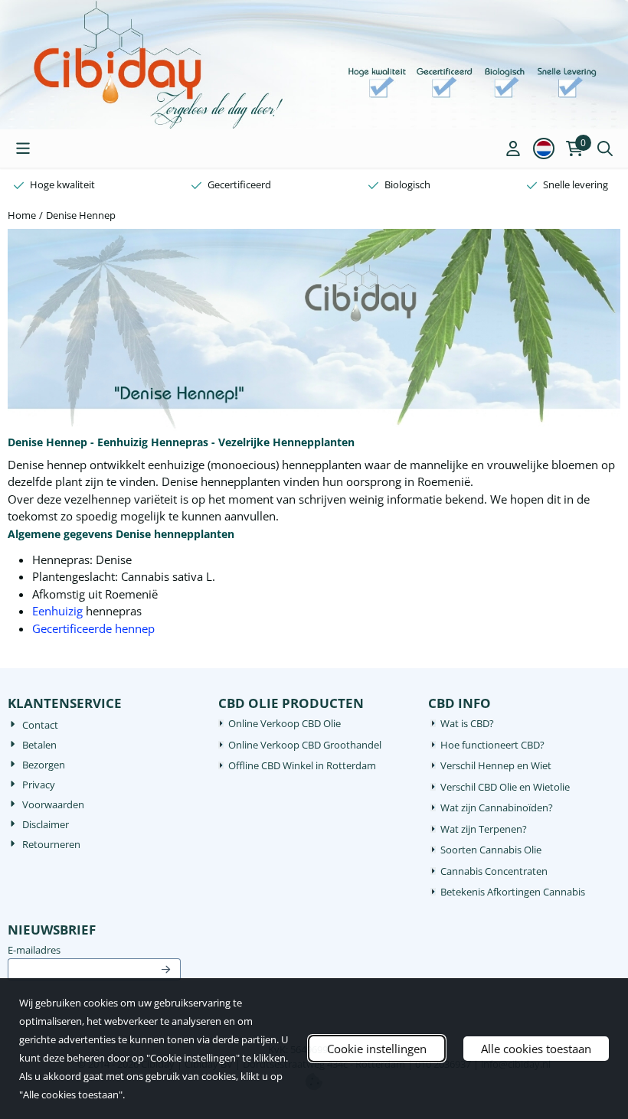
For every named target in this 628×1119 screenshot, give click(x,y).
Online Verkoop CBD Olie (284, 723)
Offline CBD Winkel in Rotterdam (302, 765)
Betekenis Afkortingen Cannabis (512, 892)
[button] (23, 148)
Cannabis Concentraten (494, 871)
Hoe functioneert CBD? (492, 745)
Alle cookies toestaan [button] (536, 1048)
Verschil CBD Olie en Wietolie (505, 787)
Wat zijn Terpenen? (483, 829)
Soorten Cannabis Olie (490, 849)
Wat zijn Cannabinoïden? (496, 807)
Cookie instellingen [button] (377, 1048)
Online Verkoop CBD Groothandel (304, 745)
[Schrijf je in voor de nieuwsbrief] (166, 969)
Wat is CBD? (467, 723)
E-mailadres (94, 950)
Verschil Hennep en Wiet (495, 765)
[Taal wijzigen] (543, 148)
